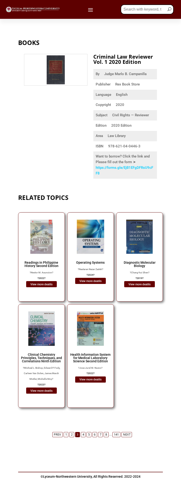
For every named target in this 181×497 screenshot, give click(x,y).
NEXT (127, 434)
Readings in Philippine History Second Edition (41, 264)
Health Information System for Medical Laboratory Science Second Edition (90, 358)
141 (116, 434)
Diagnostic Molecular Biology (140, 264)
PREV (57, 434)
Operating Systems (90, 262)
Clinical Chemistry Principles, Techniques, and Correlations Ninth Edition (41, 358)
